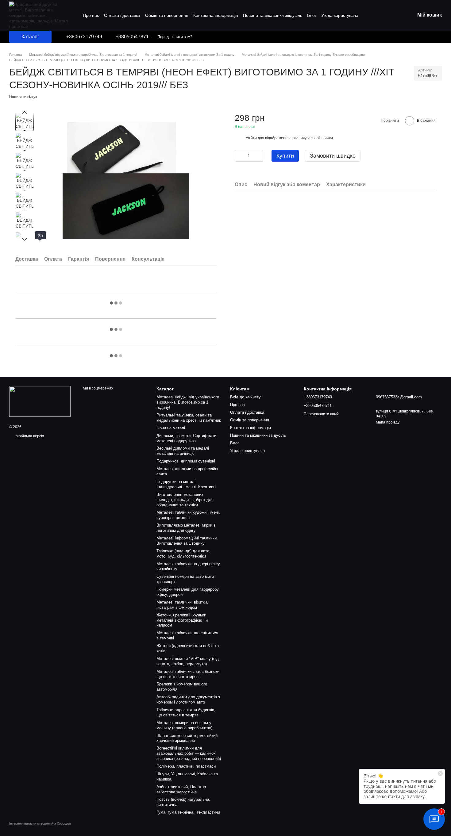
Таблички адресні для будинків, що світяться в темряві (185, 712)
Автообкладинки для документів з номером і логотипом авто (188, 699)
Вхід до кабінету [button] (245, 397)
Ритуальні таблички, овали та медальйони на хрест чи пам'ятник (188, 418)
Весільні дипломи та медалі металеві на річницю (182, 451)
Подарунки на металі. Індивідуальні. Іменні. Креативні (186, 484)
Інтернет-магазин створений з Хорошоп (40, 823)
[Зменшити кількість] (239, 155)
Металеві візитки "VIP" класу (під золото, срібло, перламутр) (187, 661)
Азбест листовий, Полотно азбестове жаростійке (181, 789)
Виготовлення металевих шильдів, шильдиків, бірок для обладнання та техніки (185, 499)
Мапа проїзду (387, 422)
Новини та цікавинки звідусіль (272, 15)
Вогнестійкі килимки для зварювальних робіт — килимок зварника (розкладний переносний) (188, 753)
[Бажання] (433, 37)
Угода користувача (339, 15)
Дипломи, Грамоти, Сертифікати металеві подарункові (186, 438)
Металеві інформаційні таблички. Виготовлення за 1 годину (187, 541)
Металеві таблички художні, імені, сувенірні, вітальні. (188, 515)
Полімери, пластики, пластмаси (186, 766)
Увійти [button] (251, 138)
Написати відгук (23, 97)
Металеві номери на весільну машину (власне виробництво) (184, 725)
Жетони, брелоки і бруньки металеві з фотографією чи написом (182, 620)
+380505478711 (133, 36)
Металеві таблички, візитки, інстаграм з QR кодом (182, 605)
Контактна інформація (215, 15)
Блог (311, 15)
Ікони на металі (170, 428)
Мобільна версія (29, 436)
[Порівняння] (420, 37)
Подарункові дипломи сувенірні (185, 461)
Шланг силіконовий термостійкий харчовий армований (187, 738)
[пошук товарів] (406, 37)
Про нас (91, 15)
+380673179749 (84, 36)
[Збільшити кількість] (258, 155)
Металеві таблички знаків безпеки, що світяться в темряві (188, 674)
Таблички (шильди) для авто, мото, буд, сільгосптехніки (183, 553)
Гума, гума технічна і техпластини (188, 812)
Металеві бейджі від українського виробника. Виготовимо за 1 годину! (187, 402)
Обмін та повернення (166, 15)
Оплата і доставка (122, 15)
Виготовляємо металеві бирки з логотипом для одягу (185, 528)
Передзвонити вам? (174, 37)
